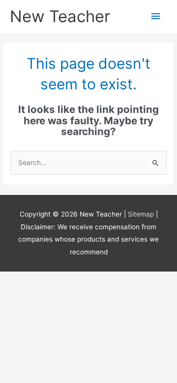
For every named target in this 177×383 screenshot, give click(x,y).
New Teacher (60, 16)
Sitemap (142, 214)
